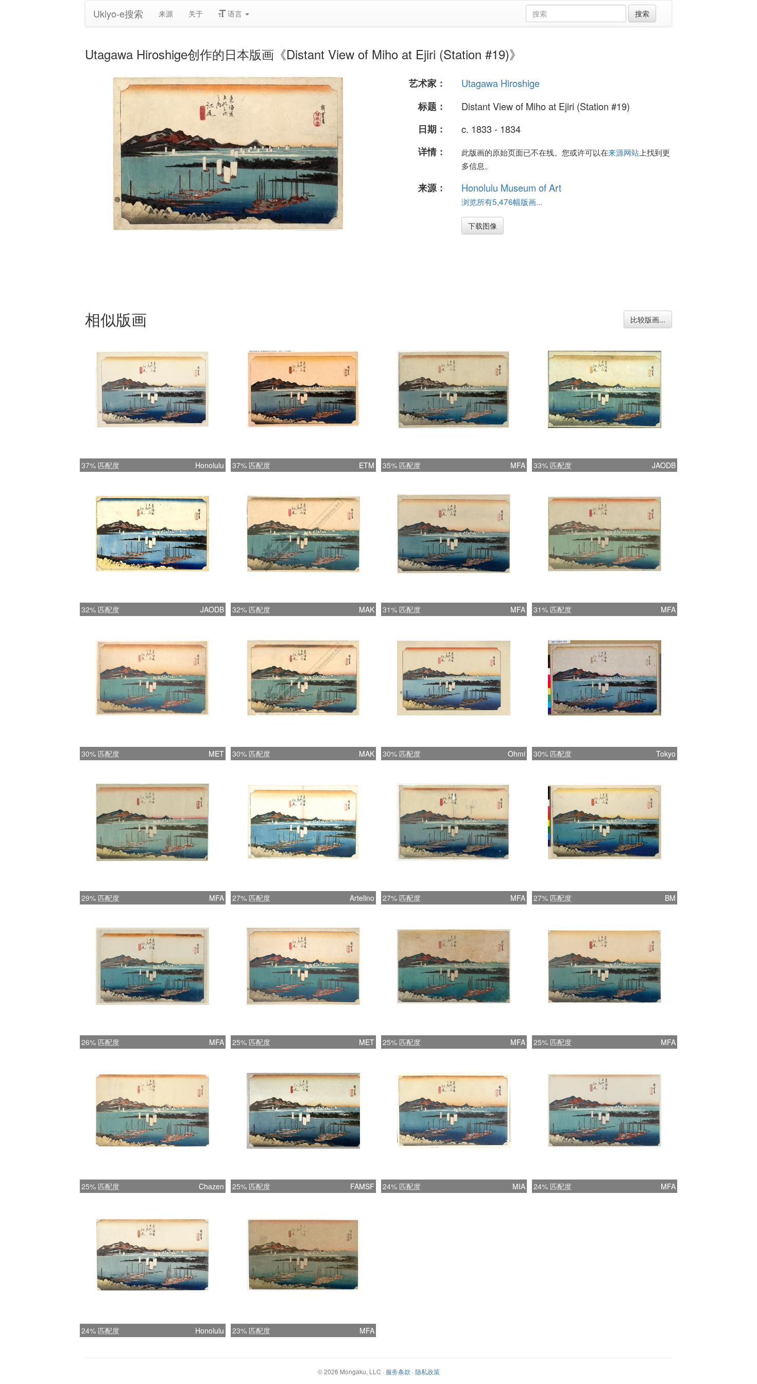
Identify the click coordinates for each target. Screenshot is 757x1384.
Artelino (362, 898)
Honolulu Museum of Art (511, 187)
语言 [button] (235, 13)
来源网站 (623, 152)
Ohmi (516, 753)
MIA (518, 1186)
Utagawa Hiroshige (500, 83)
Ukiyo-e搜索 (118, 13)
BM (670, 898)
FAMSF (362, 1186)
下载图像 (482, 225)
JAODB (664, 465)
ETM (366, 465)
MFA (517, 465)
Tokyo (666, 753)
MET (216, 753)
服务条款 (398, 1371)
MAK (366, 609)
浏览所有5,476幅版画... (501, 201)
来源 (166, 13)
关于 (195, 13)
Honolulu (209, 465)
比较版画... (647, 319)
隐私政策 (427, 1371)
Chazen (211, 1186)
